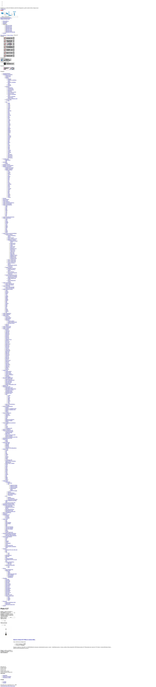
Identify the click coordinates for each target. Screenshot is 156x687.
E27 (6, 424)
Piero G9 (7, 357)
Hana (9, 113)
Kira (9, 118)
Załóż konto (7, 19)
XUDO (4, 605)
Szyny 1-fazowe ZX (12, 259)
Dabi (9, 177)
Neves (9, 400)
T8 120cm (7, 516)
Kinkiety (7, 77)
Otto (9, 190)
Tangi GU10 (12, 250)
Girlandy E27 (8, 76)
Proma (6, 441)
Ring (9, 191)
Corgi (9, 106)
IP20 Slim (7, 556)
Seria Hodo (7, 585)
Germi (9, 395)
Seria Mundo (7, 590)
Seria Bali (7, 579)
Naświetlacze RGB (9, 392)
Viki (8, 153)
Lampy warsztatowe (7, 327)
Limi (6, 224)
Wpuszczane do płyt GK (12, 499)
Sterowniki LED (8, 381)
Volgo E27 (7, 366)
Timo (9, 196)
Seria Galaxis (7, 583)
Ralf (8, 141)
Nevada (6, 456)
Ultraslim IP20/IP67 (9, 558)
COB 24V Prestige (9, 529)
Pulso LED (12, 254)
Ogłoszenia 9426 (8, 30)
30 (11, 613)
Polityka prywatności (7, 676)
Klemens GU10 (13, 248)
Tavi (9, 600)
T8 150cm (7, 518)
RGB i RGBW (11, 574)
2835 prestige (8, 523)
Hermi (6, 221)
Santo (6, 468)
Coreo (9, 105)
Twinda (9, 150)
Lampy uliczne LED (7, 326)
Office (6, 226)
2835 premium (8, 522)
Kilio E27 (7, 345)
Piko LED (12, 253)
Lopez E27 (7, 349)
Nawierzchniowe (11, 492)
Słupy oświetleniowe (7, 512)
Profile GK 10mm (13, 485)
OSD (6, 227)
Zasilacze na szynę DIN (10, 565)
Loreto (9, 124)
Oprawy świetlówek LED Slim (11, 437)
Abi (8, 175)
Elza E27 (7, 336)
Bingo (6, 163)
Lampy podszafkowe (7, 313)
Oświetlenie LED (8, 378)
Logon (9, 123)
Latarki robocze (8, 371)
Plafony (9, 84)
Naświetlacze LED (6, 386)
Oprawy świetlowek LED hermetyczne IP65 (10, 435)
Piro (6, 228)
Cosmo (6, 450)
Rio (8, 143)
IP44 (6, 418)
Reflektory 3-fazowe (12, 268)
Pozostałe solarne (11, 323)
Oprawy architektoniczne (8, 406)
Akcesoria (7, 405)
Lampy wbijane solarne (12, 322)
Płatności (4, 23)
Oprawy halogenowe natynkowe (9, 422)
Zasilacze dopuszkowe (9, 561)
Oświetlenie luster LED (7, 438)
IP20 (6, 551)
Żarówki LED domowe (7, 536)
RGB (6, 530)
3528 (6, 524)
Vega (9, 403)
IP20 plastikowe (8, 555)
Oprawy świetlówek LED (8, 430)
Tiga (9, 401)
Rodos (6, 457)
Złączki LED (7, 570)
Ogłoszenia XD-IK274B (10, 32)
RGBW (6, 531)
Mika (9, 398)
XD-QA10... (10, 155)
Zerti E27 (7, 369)
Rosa (9, 144)
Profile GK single (13, 490)
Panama (9, 136)
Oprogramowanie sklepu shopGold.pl (7, 685)
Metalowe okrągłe (8, 420)
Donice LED (5, 200)
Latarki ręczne (8, 372)
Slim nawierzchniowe (12, 493)
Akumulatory (7, 376)
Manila (9, 130)
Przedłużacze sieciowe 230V (8, 503)
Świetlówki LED (6, 514)
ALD (6, 219)
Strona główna (6, 21)
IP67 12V (10, 562)
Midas (6, 477)
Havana (9, 115)
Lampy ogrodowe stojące (8, 289)
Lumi (6, 465)
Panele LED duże (6, 442)
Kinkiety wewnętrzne (7, 166)
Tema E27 (7, 363)
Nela (6, 301)
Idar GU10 (12, 247)
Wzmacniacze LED (9, 510)
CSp (6, 211)
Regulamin (5, 22)
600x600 (7, 445)
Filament (7, 541)
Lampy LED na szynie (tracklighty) (10, 233)
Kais (9, 396)
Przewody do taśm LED (10, 604)
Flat (6, 550)
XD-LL (6, 479)
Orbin (9, 189)
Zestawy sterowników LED (10, 384)
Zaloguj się (2, 19)
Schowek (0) (2, 9)
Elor (8, 111)
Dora (9, 109)
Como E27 (7, 330)
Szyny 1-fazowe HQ (12, 260)
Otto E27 (7, 355)
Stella (9, 147)
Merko (9, 132)
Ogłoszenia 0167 (8, 26)
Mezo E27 (7, 351)
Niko (9, 134)
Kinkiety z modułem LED (10, 409)
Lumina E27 (7, 350)
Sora (9, 146)
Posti (6, 305)
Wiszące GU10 (13, 257)
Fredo (9, 182)
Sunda (11, 245)
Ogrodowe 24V (8, 99)
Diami (6, 464)
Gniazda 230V (10, 88)
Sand (6, 467)
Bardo (9, 176)
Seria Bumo (7, 580)
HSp (6, 209)
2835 (6, 521)
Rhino (9, 142)
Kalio (9, 117)
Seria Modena (8, 588)
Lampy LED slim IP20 (9, 287)
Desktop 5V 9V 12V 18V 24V (11, 549)
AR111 (6, 416)
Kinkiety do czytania (9, 167)
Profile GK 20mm (13, 487)
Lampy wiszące (6, 328)
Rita (8, 192)
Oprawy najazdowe (6, 429)
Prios (6, 306)
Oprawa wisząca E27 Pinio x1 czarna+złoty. (24, 639)
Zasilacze (5, 548)
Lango (9, 120)
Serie (6, 101)
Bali (8, 170)
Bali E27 (7, 329)
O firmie (4, 681)
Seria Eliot (7, 582)
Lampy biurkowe (6, 201)
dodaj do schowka (24, 648)
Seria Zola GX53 (8, 594)
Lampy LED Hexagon (7, 203)
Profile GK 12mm (13, 486)
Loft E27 (7, 348)
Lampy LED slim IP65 (9, 288)
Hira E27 (7, 340)
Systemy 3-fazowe (8, 267)
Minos (6, 469)
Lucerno (9, 188)
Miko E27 (7, 352)
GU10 (6, 426)
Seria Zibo (7, 593)
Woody (9, 197)
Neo (8, 100)
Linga (9, 397)
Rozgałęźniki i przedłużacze (10, 577)
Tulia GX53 (7, 364)
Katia (9, 186)
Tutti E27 (7, 365)
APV (6, 207)
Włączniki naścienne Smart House (9, 533)
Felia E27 (7, 337)
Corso (9, 107)
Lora (6, 294)
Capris (9, 172)
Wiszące (9, 85)
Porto (6, 472)
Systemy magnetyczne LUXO (11, 274)
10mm (9, 572)
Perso (9, 139)
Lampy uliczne (8, 317)
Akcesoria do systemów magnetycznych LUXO (12, 277)
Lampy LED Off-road (9, 283)
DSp (6, 208)
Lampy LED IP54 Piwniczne (8, 216)
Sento (9, 193)
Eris (8, 181)
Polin (6, 304)
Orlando (9, 135)
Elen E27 (7, 335)
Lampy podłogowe (6, 314)
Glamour (9, 184)
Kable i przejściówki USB (10, 602)
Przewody (5, 601)
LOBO (6, 454)
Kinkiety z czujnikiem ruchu (10, 408)
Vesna (6, 458)
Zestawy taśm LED (9, 532)
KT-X (6, 223)
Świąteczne (5, 513)
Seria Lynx (7, 587)
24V (6, 520)
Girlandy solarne (11, 320)
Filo (6, 451)
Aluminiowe (7, 415)
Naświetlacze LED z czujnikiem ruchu (9, 390)
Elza (9, 179)
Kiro (6, 476)
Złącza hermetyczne (9, 569)
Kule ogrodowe (11, 89)
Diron (9, 108)
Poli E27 (7, 359)
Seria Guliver (7, 584)
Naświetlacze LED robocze (10, 388)
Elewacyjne (7, 316)
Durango (9, 110)
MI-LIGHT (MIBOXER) (8, 377)
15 (9, 613)
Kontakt (4, 33)
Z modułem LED (8, 428)
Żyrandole (5, 578)
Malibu (9, 128)
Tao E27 (7, 362)
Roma (6, 308)
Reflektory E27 (13, 256)
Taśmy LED (5, 519)
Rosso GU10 (7, 360)
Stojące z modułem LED (12, 98)
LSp (6, 213)
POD (6, 210)
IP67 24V (10, 564)
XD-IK (9, 174)
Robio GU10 (12, 243)
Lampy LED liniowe (7, 218)
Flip (6, 452)
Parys (6, 470)
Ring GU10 (12, 249)
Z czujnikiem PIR (8, 460)
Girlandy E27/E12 (6, 164)
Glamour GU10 (8, 339)
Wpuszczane (10, 495)
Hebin (6, 293)
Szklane (6, 421)
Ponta (6, 466)
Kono (9, 597)
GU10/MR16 (8, 543)
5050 (6, 525)
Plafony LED (5, 449)
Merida (9, 131)
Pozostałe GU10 (13, 258)
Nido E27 (7, 353)
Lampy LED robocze (7, 282)
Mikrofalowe (7, 159)
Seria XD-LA (8, 592)
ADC (6, 205)
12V (9, 553)
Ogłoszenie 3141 (8, 27)
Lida (9, 121)
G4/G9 (6, 542)
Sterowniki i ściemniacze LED (9, 504)
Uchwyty (7, 324)
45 (12, 613)
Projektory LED (8, 393)
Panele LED (5, 439)
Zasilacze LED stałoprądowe (11, 447)
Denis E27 (7, 334)
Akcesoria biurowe (6, 73)
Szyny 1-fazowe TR (12, 261)
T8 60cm (7, 515)
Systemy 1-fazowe (8, 234)
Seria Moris (7, 589)
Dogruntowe (10, 87)
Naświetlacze (7, 318)
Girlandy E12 (8, 75)
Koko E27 (7, 346)
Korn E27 (7, 347)
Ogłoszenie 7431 (8, 29)
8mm (9, 571)
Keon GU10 (7, 343)
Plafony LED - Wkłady (9, 463)
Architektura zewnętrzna (7, 74)
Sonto (9, 145)
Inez (8, 116)
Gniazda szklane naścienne (10, 534)
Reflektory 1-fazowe (12, 239)
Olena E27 (7, 354)
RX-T (6, 232)
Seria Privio (7, 591)
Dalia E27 (7, 332)
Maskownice (7, 603)
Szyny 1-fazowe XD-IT (12, 238)
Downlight (5, 162)
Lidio (9, 122)
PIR (6, 161)
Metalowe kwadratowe (9, 419)
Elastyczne (10, 483)
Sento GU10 (12, 244)
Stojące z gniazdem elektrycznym (11, 97)
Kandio (6, 222)
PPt (6, 215)
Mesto (9, 599)
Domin (6, 474)
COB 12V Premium (9, 526)
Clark (9, 104)
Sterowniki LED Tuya (9, 509)
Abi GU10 (12, 251)
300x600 (7, 444)
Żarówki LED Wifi (9, 545)
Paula (9, 138)
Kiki (9, 596)
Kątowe (9, 491)
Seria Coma (7, 581)
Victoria (9, 152)
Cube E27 (7, 331)
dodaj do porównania (17, 648)
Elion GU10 (12, 246)
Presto (6, 231)
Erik (6, 475)
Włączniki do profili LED (10, 502)
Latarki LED (5, 370)
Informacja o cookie (7, 677)
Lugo (9, 126)
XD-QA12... (10, 156)
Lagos (9, 119)
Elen (9, 178)
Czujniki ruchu (6, 158)
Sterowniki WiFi (8, 382)
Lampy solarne (6, 315)
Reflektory (10, 90)
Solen (6, 478)
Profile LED (5, 480)
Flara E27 (7, 338)
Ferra (9, 112)
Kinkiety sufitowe (8, 169)
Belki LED (7, 433)
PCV (6, 496)
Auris (6, 473)
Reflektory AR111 (13, 255)
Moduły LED (5, 385)
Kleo (6, 453)
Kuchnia (4, 198)
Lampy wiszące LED (9, 595)
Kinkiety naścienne (9, 168)
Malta (9, 129)
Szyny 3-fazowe (11, 271)
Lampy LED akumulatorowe (8, 202)
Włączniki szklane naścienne (10, 535)
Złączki (4, 568)
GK (8, 484)
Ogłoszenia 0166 (8, 25)
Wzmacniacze (8, 383)
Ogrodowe (7, 86)
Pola (9, 140)
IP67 (6, 557)
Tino (9, 149)
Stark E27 (7, 361)
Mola (9, 399)
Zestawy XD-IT (11, 237)
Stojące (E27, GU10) (12, 92)
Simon (9, 195)
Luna (9, 127)
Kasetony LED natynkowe (8, 165)
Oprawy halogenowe (7, 412)
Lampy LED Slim (6, 285)
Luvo (6, 455)
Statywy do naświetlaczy (10, 404)
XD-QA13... (10, 157)
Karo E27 (7, 342)
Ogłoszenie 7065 (8, 28)
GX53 (6, 417)
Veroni (9, 151)
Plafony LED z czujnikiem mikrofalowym (10, 462)
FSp (6, 214)
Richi (9, 173)
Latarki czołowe (8, 373)
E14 (6, 538)
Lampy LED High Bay (7, 204)
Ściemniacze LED (8, 506)
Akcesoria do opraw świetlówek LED (9, 432)
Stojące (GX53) (11, 93)
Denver (6, 291)
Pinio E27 (7, 358)
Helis (9, 185)
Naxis (6, 225)
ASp (6, 212)
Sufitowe (7, 325)
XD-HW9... (10, 154)
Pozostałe (7, 375)
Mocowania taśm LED (12, 573)
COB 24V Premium (9, 527)
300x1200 (7, 443)
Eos (8, 180)
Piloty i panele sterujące (9, 380)
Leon (9, 187)
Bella (9, 103)
